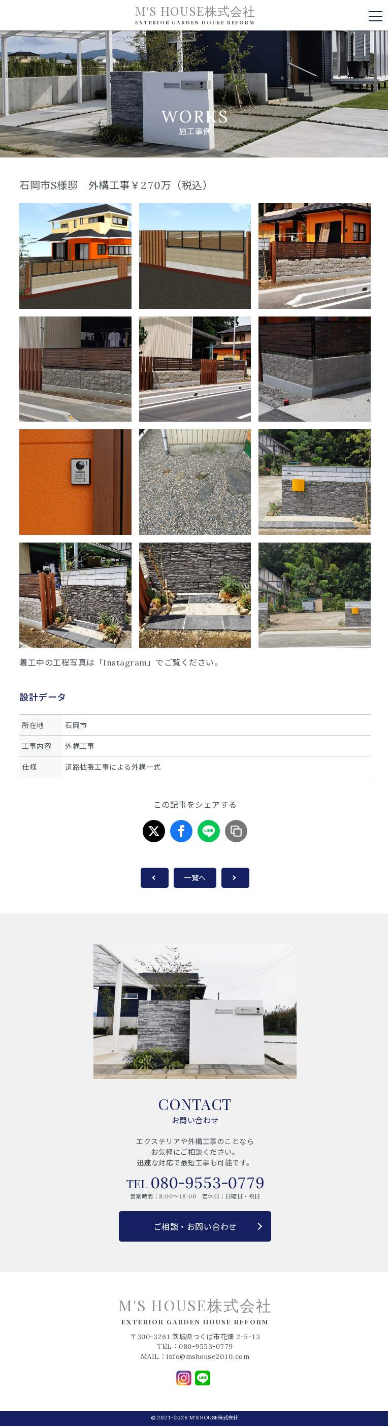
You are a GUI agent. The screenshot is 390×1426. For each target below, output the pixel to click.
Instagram (125, 662)
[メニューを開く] (375, 16)
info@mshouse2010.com (207, 1356)
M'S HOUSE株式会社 (195, 15)
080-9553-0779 (207, 1182)
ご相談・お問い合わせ (195, 1227)
